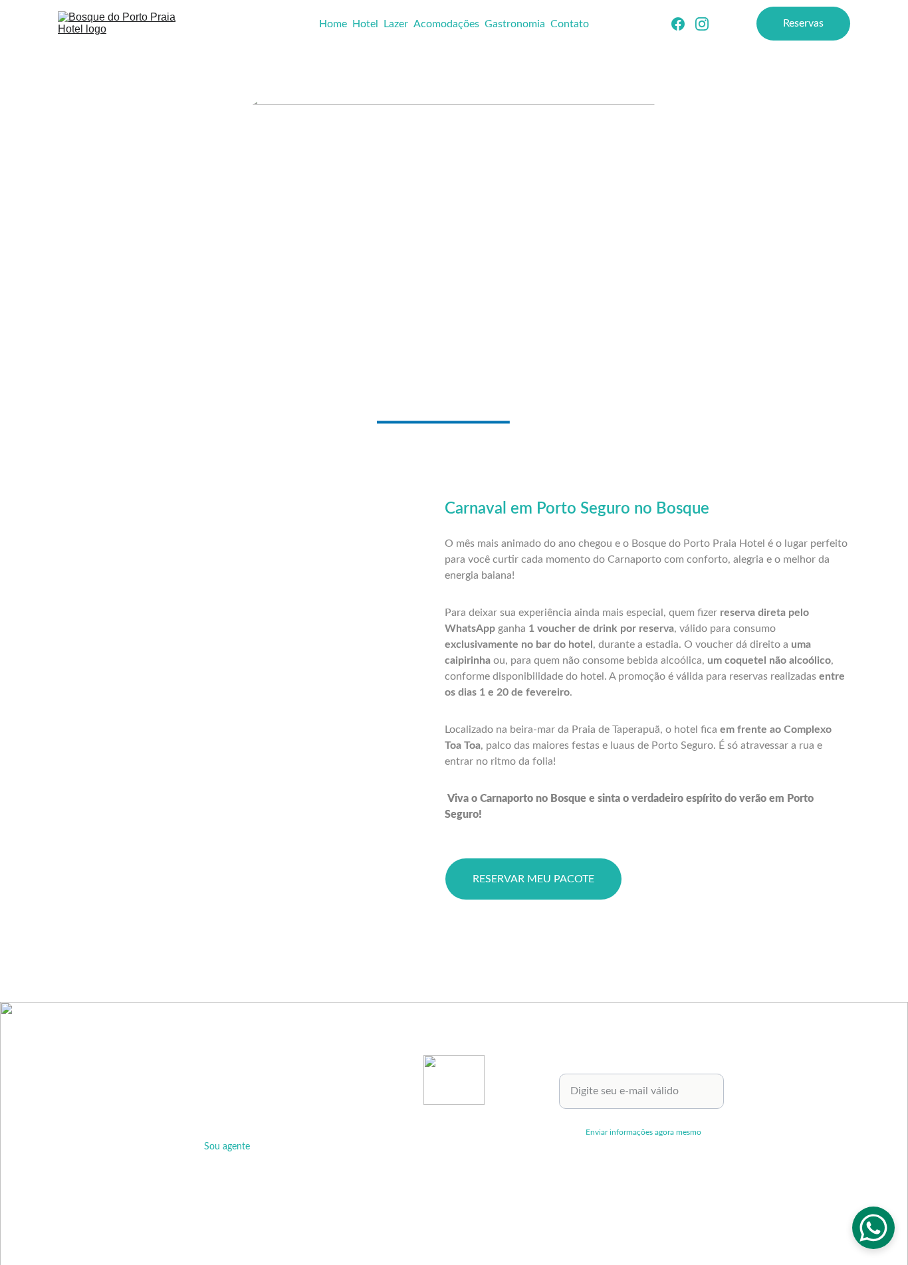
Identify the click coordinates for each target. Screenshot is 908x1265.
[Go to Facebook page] (683, 24)
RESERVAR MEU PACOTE (533, 879)
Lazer (396, 24)
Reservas (803, 23)
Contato (569, 24)
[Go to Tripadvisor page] (411, 1125)
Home (333, 24)
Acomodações (446, 24)
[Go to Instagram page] (702, 24)
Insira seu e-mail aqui (608, 1065)
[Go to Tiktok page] (497, 1125)
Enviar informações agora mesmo (643, 1132)
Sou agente (227, 1146)
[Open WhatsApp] (873, 1228)
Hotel (365, 24)
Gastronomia (515, 24)
